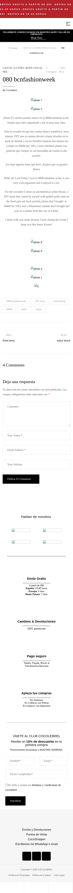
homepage (13, 48)
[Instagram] (36, 856)
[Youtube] (46, 856)
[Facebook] (26, 856)
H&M (9, 309)
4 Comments (51, 70)
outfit (24, 309)
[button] (38, 38)
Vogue (38, 309)
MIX (5, 71)
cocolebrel (11, 90)
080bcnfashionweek (16, 301)
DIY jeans (40, 301)
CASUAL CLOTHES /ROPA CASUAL (39, 48)
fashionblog (59, 301)
